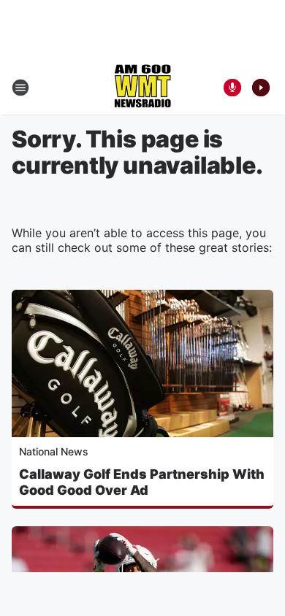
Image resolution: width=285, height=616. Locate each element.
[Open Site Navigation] (20, 87)
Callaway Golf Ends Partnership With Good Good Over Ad (142, 482)
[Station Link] (142, 87)
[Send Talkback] (232, 87)
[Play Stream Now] (261, 87)
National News (53, 451)
